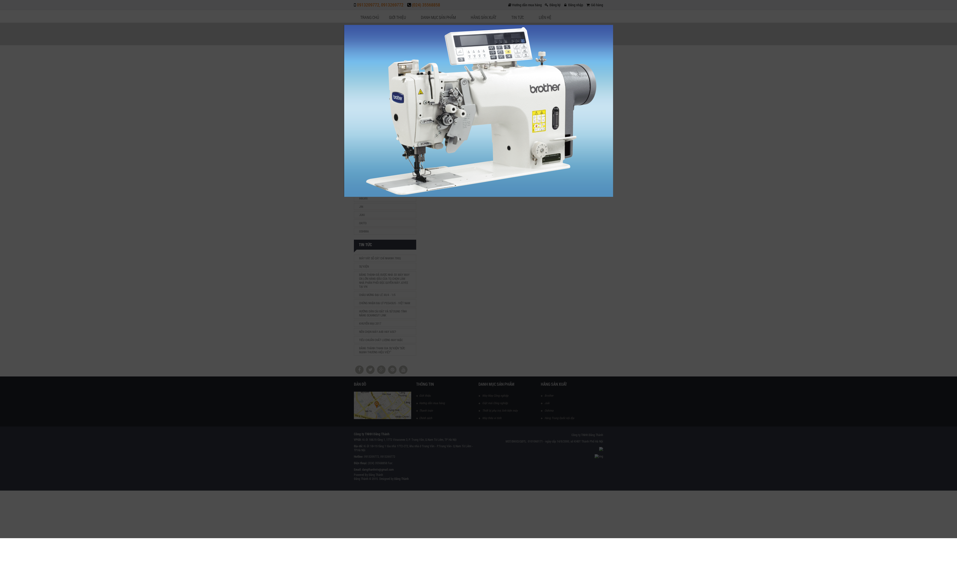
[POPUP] (478, 196)
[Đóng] (613, 25)
